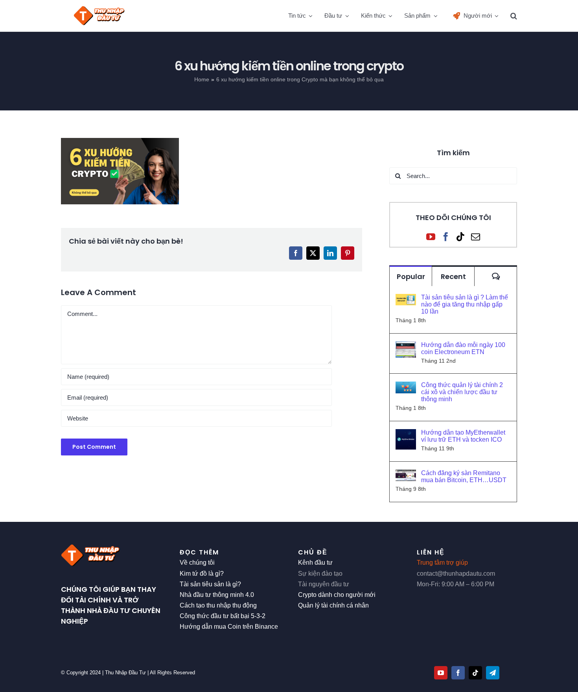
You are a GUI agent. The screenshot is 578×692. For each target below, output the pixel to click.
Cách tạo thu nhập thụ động (218, 605)
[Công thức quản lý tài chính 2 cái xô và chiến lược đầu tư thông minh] (406, 387)
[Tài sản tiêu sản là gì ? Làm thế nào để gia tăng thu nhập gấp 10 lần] (406, 299)
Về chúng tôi (197, 562)
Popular (411, 276)
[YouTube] (430, 236)
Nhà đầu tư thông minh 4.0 (217, 594)
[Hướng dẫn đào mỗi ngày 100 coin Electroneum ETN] (406, 346)
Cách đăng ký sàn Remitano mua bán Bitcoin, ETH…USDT (463, 476)
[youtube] (440, 672)
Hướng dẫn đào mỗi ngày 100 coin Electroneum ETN (463, 348)
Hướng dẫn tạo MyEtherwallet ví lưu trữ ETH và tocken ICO (463, 436)
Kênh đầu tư (315, 562)
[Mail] (475, 236)
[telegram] (492, 672)
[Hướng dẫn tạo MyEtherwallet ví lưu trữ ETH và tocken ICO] (406, 434)
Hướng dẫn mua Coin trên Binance (229, 626)
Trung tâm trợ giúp (442, 562)
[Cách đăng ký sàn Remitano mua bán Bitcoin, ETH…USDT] (406, 475)
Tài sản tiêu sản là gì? (210, 584)
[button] (513, 16)
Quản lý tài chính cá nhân (333, 605)
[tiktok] (475, 672)
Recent (453, 276)
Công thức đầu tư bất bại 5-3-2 (222, 616)
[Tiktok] (460, 236)
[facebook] (458, 672)
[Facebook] (445, 236)
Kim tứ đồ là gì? (202, 573)
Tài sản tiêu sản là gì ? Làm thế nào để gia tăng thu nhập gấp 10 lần (464, 304)
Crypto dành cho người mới (337, 594)
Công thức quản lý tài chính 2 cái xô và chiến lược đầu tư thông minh (462, 392)
